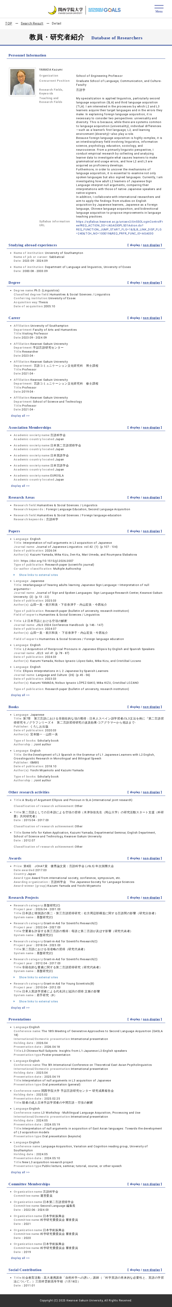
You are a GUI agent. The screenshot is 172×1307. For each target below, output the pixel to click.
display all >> (20, 415)
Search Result (32, 23)
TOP (8, 23)
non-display (151, 245)
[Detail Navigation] (159, 9)
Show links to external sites (38, 575)
